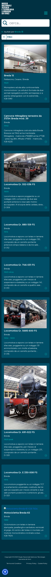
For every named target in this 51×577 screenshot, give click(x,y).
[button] (5, 572)
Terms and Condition (14, 563)
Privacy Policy (31, 563)
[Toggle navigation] (46, 13)
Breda (17, 32)
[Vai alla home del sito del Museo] (7, 8)
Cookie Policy (42, 563)
